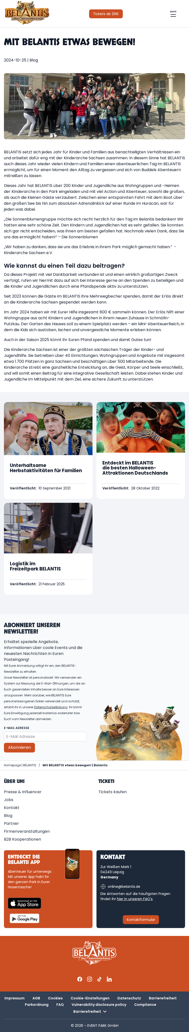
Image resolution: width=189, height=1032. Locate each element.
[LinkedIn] (109, 979)
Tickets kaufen (112, 792)
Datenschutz (129, 998)
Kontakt (11, 807)
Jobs (8, 800)
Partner (11, 823)
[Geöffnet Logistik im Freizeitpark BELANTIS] (48, 549)
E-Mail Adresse (16, 728)
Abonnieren (19, 747)
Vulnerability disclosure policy (99, 1004)
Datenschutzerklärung (50, 707)
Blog (8, 815)
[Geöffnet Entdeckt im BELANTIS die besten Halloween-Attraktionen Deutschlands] (140, 450)
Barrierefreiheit (163, 998)
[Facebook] (79, 979)
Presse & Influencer (23, 792)
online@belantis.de (124, 886)
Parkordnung (36, 1004)
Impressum (14, 998)
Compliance (145, 1004)
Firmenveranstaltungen (27, 831)
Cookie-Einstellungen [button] (90, 998)
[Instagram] (89, 979)
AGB (36, 998)
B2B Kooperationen (22, 839)
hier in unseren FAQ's (135, 898)
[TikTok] (99, 979)
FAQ (60, 1004)
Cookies (55, 998)
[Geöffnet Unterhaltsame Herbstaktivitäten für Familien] (48, 450)
